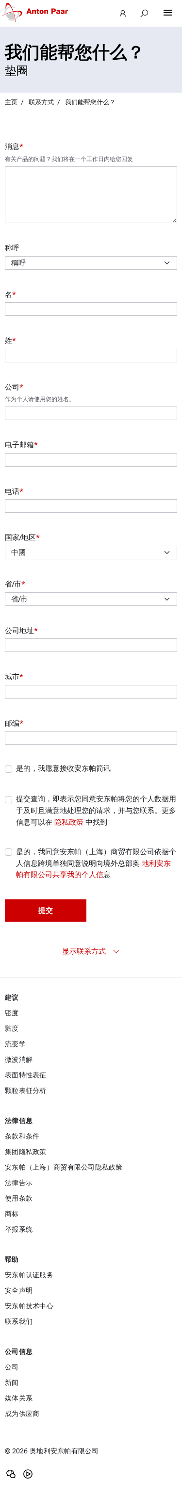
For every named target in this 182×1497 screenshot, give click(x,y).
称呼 (12, 248)
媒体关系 (19, 1398)
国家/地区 (22, 537)
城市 (14, 676)
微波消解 (19, 1059)
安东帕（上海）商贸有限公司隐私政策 (64, 1167)
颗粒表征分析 (26, 1090)
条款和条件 (22, 1136)
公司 (14, 387)
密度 (12, 1013)
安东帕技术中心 (29, 1306)
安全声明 (19, 1290)
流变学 (15, 1044)
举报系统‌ (19, 1229)
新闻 (12, 1382)
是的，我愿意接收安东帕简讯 (63, 768)
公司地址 (21, 630)
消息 (14, 146)
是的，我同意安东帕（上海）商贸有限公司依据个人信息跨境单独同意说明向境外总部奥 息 (96, 863)
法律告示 (19, 1183)
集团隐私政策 (26, 1151)
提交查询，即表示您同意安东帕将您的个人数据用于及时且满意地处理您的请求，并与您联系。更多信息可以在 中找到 (96, 810)
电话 (14, 491)
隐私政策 (68, 822)
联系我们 (19, 1321)
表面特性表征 (26, 1075)
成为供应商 (22, 1413)
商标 (12, 1214)
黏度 (12, 1028)
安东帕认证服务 (29, 1275)
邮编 (14, 723)
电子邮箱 (21, 444)
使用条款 (19, 1198)
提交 (45, 910)
